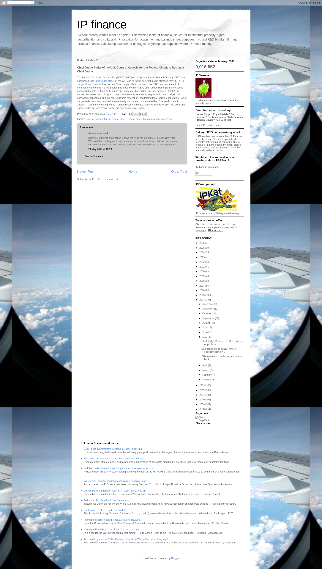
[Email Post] (124, 114)
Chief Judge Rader (104, 81)
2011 (202, 395)
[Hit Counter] (202, 428)
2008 (202, 409)
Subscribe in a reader (207, 167)
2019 (202, 276)
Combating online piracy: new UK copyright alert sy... (219, 350)
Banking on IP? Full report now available (105, 510)
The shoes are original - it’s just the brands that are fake (114, 458)
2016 (202, 290)
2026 (202, 243)
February (207, 374)
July (205, 327)
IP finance (102, 24)
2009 (202, 404)
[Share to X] (138, 114)
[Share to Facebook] (141, 114)
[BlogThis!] (134, 114)
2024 (202, 252)
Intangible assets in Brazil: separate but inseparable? (112, 519)
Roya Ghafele (220, 114)
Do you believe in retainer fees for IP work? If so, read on (115, 490)
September (208, 318)
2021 (202, 266)
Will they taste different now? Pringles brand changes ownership (118, 468)
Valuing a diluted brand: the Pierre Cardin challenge (111, 529)
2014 (202, 300)
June (205, 332)
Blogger (175, 558)
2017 (202, 285)
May (205, 337)
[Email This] (130, 114)
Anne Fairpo (204, 114)
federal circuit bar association (144, 119)
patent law (166, 119)
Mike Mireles (235, 117)
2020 (202, 271)
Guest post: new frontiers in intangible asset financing (113, 448)
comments (83, 87)
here (217, 125)
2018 (202, 280)
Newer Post (85, 171)
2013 (202, 385)
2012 (202, 390)
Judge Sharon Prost (88, 84)
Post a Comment (94, 156)
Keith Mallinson (217, 117)
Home (132, 171)
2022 (202, 262)
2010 (202, 399)
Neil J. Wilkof (223, 120)
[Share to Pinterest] (145, 114)
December (208, 304)
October (207, 313)
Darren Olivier (205, 120)
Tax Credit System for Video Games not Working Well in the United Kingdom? (126, 539)
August (206, 322)
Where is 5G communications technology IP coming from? (115, 481)
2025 (202, 247)
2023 (202, 257)
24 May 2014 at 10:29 (100, 149)
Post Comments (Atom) (105, 179)
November (208, 308)
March (206, 370)
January (207, 379)
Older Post (179, 171)
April (205, 365)
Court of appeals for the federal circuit (106, 119)
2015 (202, 295)
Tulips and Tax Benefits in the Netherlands (107, 500)
